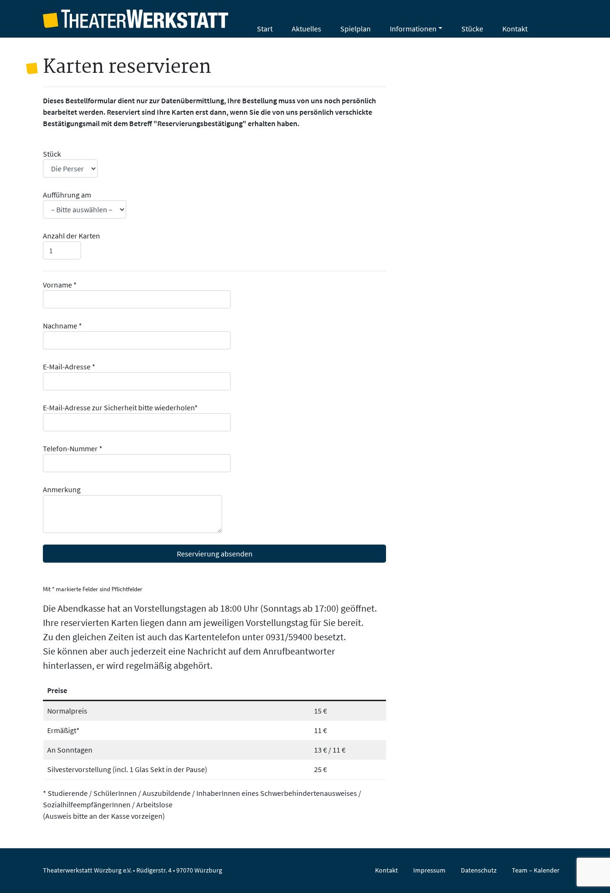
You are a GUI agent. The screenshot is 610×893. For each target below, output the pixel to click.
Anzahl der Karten (71, 235)
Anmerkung (62, 489)
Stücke (472, 28)
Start (265, 28)
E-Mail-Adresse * (69, 366)
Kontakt (515, 28)
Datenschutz (479, 870)
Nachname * (62, 325)
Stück (52, 154)
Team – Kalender (535, 870)
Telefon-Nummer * (72, 448)
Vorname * (60, 284)
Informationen (413, 28)
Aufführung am (67, 194)
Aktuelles (306, 28)
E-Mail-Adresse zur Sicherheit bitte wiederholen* (120, 407)
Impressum (429, 870)
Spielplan (355, 28)
